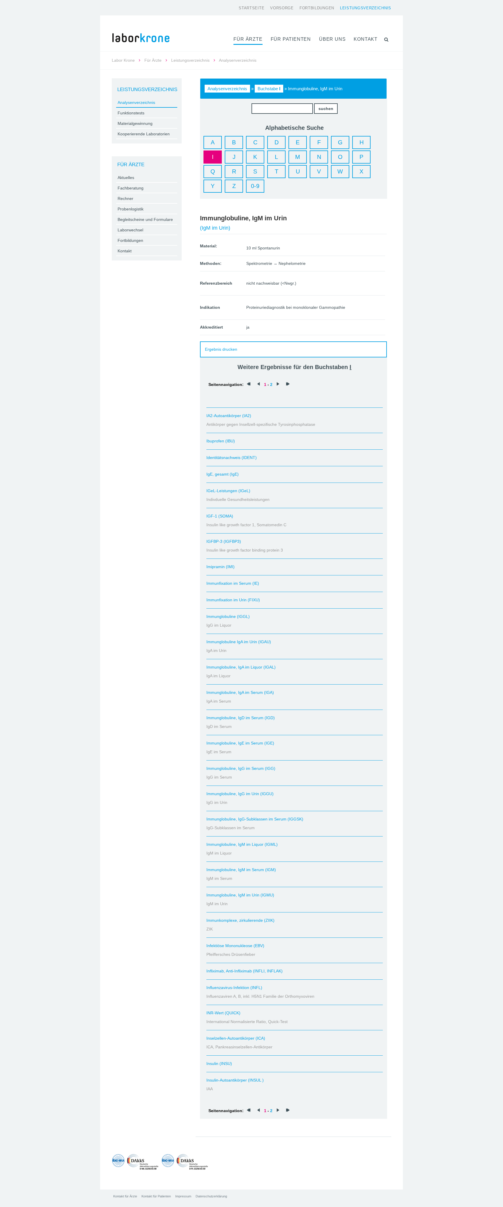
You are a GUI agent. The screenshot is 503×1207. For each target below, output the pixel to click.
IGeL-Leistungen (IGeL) (228, 490)
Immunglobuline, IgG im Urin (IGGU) (240, 793)
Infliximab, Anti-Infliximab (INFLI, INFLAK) (244, 971)
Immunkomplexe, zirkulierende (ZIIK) (240, 920)
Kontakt (366, 39)
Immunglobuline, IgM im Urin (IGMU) (240, 895)
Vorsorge (282, 8)
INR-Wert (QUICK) (223, 1013)
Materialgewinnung (135, 123)
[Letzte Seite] (288, 384)
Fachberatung (131, 188)
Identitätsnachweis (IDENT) (231, 457)
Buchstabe (269, 88)
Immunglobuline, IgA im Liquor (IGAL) (241, 667)
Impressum (183, 1196)
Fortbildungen (317, 8)
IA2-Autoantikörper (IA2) (228, 415)
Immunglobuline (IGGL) (228, 616)
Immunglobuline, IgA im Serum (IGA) (240, 692)
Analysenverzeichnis (227, 88)
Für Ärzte (247, 39)
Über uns (332, 39)
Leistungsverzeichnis (365, 8)
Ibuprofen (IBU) (220, 441)
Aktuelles (126, 177)
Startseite (251, 8)
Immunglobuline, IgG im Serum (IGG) (240, 768)
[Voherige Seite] (258, 384)
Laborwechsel (130, 230)
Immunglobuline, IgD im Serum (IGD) (240, 717)
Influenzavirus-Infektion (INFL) (234, 987)
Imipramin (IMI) (220, 566)
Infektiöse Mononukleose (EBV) (235, 945)
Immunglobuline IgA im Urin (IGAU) (238, 641)
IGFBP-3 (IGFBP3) (223, 541)
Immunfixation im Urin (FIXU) (233, 600)
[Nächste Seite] (278, 384)
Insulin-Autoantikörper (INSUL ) (235, 1080)
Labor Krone (123, 60)
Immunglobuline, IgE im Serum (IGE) (240, 743)
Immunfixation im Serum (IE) (232, 583)
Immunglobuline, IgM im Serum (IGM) (241, 869)
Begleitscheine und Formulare (145, 219)
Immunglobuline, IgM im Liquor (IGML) (242, 844)
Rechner (125, 198)
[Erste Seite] (248, 384)
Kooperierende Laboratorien (144, 134)
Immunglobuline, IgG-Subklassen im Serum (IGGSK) (254, 819)
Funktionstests (131, 113)
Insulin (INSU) (219, 1063)
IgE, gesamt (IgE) (222, 474)
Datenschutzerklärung (211, 1196)
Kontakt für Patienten (156, 1196)
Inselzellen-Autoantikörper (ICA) (235, 1038)
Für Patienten (291, 39)
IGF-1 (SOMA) (219, 516)
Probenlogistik (131, 209)
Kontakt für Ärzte (125, 1196)
